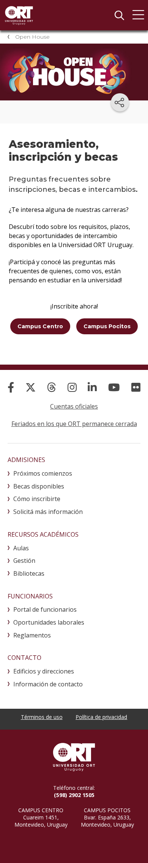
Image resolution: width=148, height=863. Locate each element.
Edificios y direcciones (43, 671)
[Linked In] (92, 387)
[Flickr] (135, 387)
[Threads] (51, 387)
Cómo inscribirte (36, 499)
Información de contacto (48, 684)
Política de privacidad (101, 716)
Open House (32, 37)
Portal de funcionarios (45, 609)
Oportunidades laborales (48, 622)
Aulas (21, 548)
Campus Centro (40, 326)
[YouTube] (114, 387)
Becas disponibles (38, 486)
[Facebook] (11, 387)
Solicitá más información (48, 511)
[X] (30, 387)
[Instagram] (72, 387)
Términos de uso (42, 716)
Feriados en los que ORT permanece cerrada (74, 424)
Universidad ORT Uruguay (19, 15)
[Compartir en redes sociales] (120, 102)
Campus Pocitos (107, 326)
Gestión (24, 560)
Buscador (119, 15)
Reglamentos (32, 635)
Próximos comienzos (42, 473)
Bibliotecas (28, 573)
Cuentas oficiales (74, 406)
